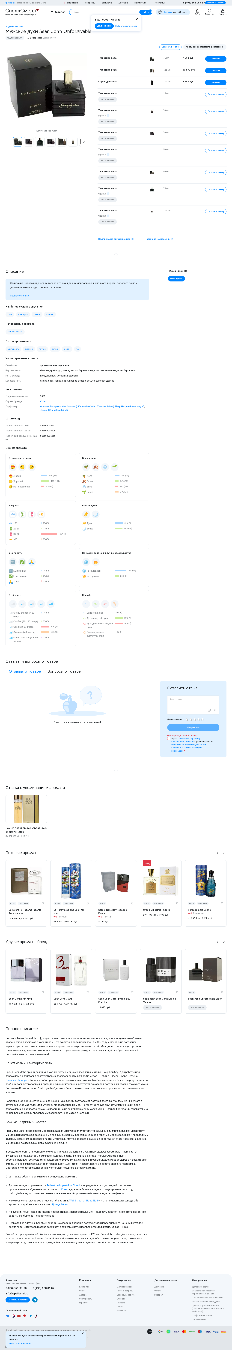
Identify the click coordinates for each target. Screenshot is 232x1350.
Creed (64, 1189)
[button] (8, 141)
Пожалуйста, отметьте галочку (182, 735)
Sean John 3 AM (63, 998)
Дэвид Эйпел (60, 1204)
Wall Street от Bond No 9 (84, 1200)
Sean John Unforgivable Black (205, 998)
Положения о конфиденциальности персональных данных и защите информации (188, 748)
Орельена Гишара (16, 1080)
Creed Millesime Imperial (157, 909)
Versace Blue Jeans (199, 909)
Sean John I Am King (20, 998)
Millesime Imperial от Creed (63, 1185)
